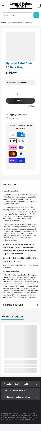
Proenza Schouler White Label (15, 361)
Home (3, 23)
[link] (36, 412)
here (33, 297)
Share (32, 106)
